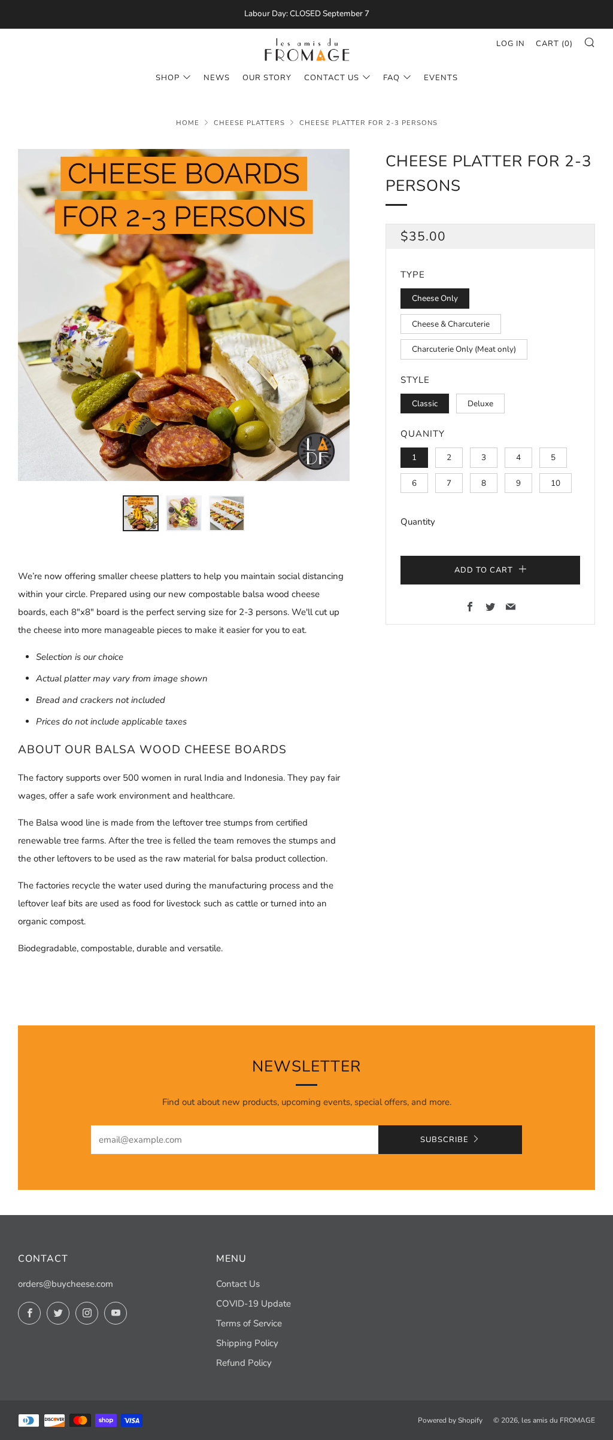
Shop (168, 77)
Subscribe (444, 1139)
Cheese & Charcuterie (451, 324)
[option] (184, 315)
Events (441, 77)
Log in (510, 43)
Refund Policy (244, 1363)
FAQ (391, 77)
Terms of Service (249, 1323)
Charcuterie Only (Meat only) (464, 349)
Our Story (267, 77)
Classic (425, 403)
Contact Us (331, 77)
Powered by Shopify (450, 1420)
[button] (141, 513)
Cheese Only (435, 298)
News (217, 77)
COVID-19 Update (253, 1304)
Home (187, 122)
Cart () (554, 43)
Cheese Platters (249, 122)
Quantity (417, 522)
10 (555, 483)
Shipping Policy (247, 1343)
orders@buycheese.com (65, 1284)
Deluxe (480, 403)
